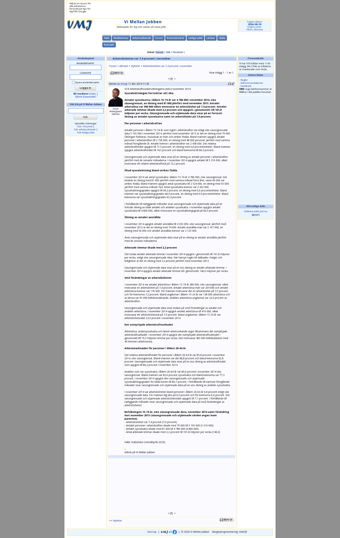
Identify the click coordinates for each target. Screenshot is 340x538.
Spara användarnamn (87, 82)
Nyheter (135, 66)
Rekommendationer (252, 82)
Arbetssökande (141, 38)
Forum (113, 66)
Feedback (246, 86)
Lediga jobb (195, 38)
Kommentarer (175, 38)
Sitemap (152, 531)
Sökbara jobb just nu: (256, 213)
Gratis (84, 93)
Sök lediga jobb (85, 132)
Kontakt (109, 44)
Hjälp (222, 38)
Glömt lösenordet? (85, 96)
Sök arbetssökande (85, 129)
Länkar (210, 38)
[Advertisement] (178, 10)
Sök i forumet (174, 52)
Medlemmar (121, 38)
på (170, 531)
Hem (107, 38)
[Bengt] (115, 106)
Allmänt (123, 66)
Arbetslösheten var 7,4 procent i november (167, 66)
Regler (244, 79)
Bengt (124, 83)
